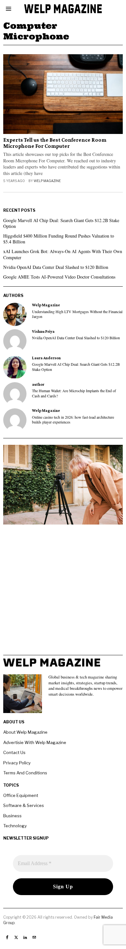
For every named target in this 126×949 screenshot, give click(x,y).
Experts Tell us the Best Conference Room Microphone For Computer (54, 143)
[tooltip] (14, 314)
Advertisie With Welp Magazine (34, 742)
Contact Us (14, 752)
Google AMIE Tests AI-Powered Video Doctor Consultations (59, 277)
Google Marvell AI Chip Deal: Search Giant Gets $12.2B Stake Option (61, 223)
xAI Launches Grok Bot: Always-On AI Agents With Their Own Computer (62, 254)
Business (12, 815)
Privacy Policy (17, 762)
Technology (15, 825)
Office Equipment (20, 795)
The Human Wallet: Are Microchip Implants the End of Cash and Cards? (74, 393)
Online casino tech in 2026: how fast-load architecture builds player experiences (73, 419)
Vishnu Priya (43, 331)
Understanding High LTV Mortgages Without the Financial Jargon (77, 314)
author (38, 384)
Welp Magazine (47, 181)
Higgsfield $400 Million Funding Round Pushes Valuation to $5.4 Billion (58, 239)
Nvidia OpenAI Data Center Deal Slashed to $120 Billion (55, 267)
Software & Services (23, 805)
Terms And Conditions (25, 772)
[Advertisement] (63, 592)
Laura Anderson (46, 358)
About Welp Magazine (25, 732)
